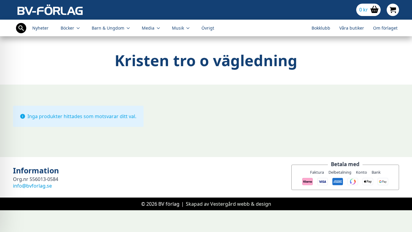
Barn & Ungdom (108, 28)
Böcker (67, 28)
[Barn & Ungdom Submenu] (130, 28)
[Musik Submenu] (189, 28)
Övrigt (207, 28)
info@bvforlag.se (32, 185)
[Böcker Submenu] (80, 28)
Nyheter (40, 28)
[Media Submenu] (160, 28)
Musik (178, 28)
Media (148, 28)
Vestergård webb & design (240, 204)
